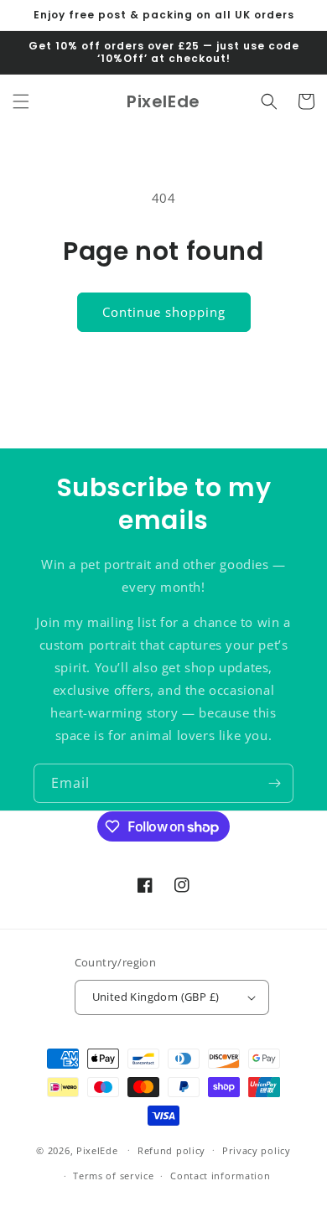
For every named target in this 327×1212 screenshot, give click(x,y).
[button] (21, 101)
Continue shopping (164, 311)
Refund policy (171, 1150)
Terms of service (113, 1175)
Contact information (220, 1175)
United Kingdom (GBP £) (156, 996)
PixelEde (97, 1149)
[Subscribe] (274, 783)
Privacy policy (256, 1150)
